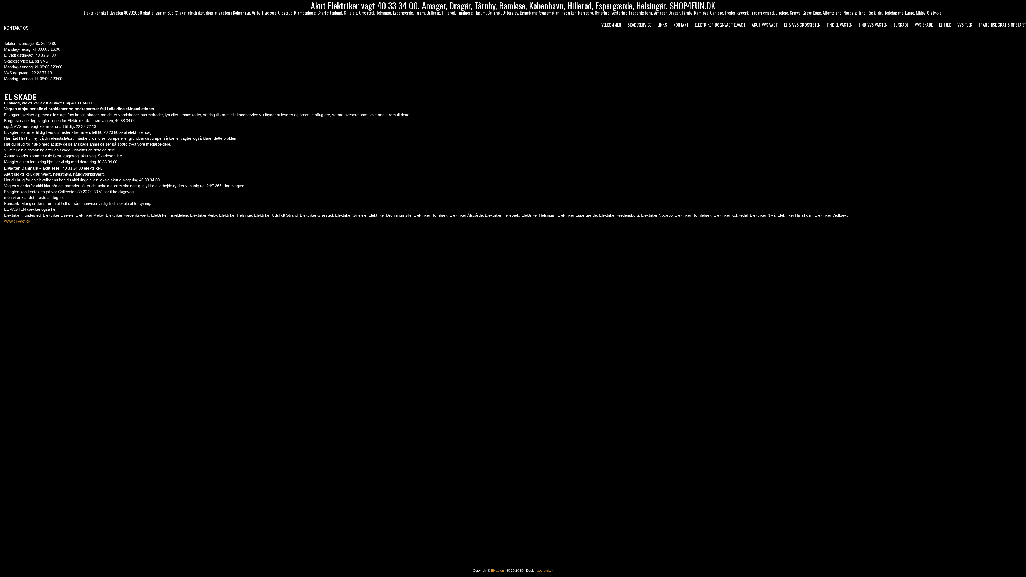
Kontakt (681, 25)
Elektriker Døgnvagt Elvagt (720, 25)
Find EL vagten (839, 25)
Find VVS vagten (873, 25)
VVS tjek (964, 25)
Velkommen (611, 25)
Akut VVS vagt (765, 25)
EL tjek (945, 25)
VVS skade (924, 25)
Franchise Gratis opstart (1002, 25)
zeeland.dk (545, 570)
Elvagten (497, 570)
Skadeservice (639, 25)
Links (662, 25)
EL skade (901, 25)
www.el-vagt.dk (17, 221)
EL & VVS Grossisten (802, 25)
